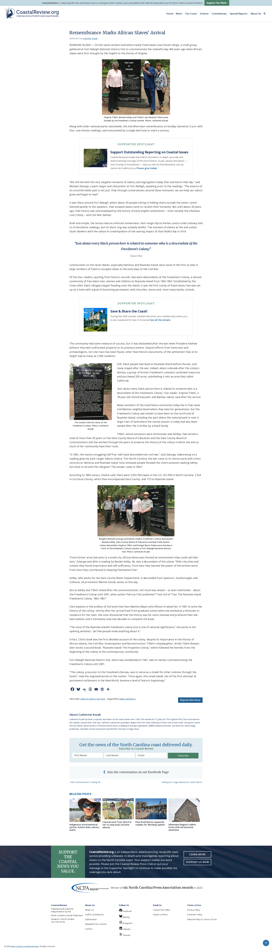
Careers (89, 928)
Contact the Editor (161, 909)
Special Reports (238, 13)
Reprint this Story (190, 700)
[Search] (265, 13)
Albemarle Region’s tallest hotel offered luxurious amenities (182, 827)
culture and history (127, 699)
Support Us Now (197, 862)
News (179, 13)
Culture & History (88, 699)
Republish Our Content (96, 924)
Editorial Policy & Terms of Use (202, 919)
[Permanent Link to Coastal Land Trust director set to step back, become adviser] (118, 808)
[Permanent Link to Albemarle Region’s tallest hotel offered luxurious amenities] (184, 810)
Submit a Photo (160, 914)
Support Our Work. (217, 2)
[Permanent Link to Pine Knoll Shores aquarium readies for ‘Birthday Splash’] (151, 808)
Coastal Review (49, 3)
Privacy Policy (193, 909)
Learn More (197, 854)
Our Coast (191, 13)
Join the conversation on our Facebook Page (138, 772)
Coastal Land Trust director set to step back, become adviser (117, 824)
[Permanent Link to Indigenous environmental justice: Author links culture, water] (85, 810)
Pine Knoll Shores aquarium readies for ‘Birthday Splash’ (150, 823)
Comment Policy (194, 914)
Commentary (219, 13)
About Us (256, 13)
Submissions (91, 919)
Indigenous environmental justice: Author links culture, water (84, 827)
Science (204, 13)
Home (169, 13)
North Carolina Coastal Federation (67, 915)
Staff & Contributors (94, 914)
